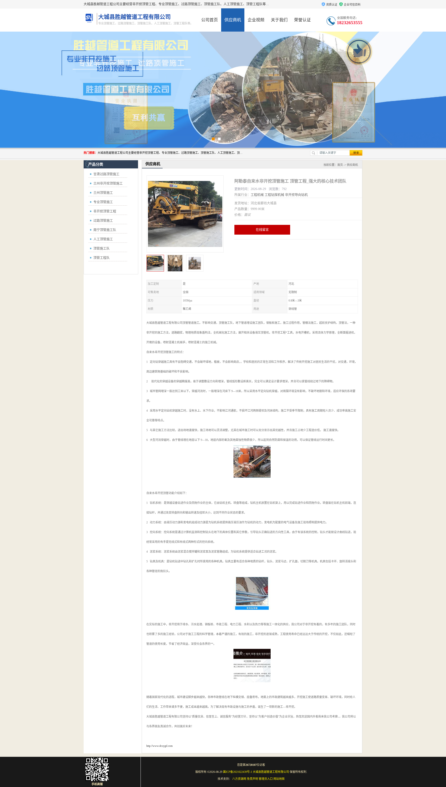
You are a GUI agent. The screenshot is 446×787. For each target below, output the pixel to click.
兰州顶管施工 (103, 192)
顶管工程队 (101, 257)
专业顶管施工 (103, 202)
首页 (340, 165)
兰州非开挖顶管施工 (108, 183)
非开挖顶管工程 (104, 211)
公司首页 (209, 20)
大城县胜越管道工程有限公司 (271, 772)
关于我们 (279, 20)
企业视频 (256, 20)
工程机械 (257, 195)
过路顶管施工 (103, 220)
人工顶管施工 (103, 239)
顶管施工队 (101, 248)
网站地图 (279, 778)
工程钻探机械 (274, 195)
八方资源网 (239, 778)
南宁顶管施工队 (104, 230)
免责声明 (252, 778)
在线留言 (262, 229)
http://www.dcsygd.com (159, 746)
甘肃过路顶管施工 (106, 174)
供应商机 (232, 20)
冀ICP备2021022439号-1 (237, 772)
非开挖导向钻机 (296, 195)
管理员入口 (266, 778)
